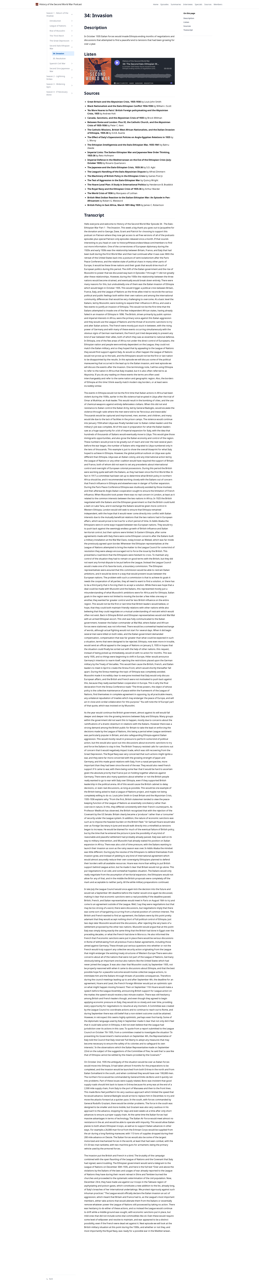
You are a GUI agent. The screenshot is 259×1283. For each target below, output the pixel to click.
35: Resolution (59, 58)
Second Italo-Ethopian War (60, 47)
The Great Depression (59, 40)
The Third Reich (57, 35)
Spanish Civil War (57, 63)
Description (188, 18)
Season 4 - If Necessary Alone (56, 93)
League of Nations (58, 25)
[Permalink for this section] (110, 27)
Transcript (188, 30)
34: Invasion (58, 53)
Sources (187, 26)
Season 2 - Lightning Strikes (55, 77)
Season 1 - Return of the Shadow (57, 14)
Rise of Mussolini (57, 30)
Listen (186, 22)
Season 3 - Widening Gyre (55, 85)
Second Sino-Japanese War (60, 70)
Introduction (55, 21)
